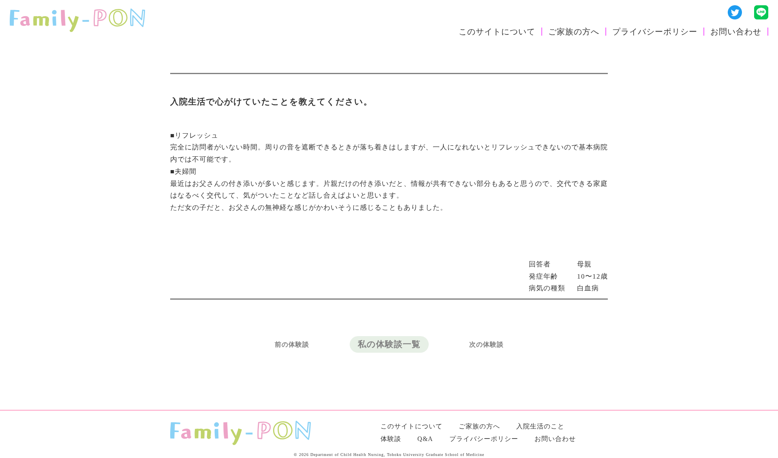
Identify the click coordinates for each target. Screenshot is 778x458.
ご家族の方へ (573, 32)
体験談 (390, 438)
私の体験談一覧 (389, 344)
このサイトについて (497, 32)
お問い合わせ (735, 32)
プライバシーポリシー (654, 32)
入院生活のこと (540, 426)
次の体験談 (486, 344)
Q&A (425, 438)
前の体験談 (292, 344)
